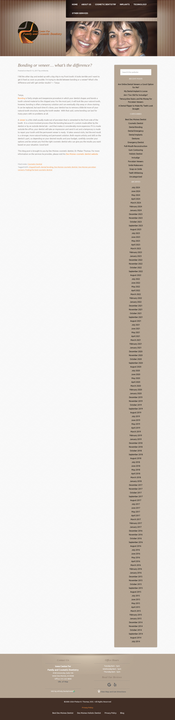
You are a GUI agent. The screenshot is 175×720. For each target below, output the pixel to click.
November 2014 (135, 626)
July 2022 (136, 279)
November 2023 (135, 218)
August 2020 (135, 367)
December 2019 (135, 397)
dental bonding (47, 167)
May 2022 (136, 287)
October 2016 (136, 538)
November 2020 (135, 355)
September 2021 (136, 317)
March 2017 (136, 519)
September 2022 (136, 271)
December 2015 (135, 576)
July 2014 (136, 641)
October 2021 (136, 313)
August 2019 (135, 412)
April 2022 (135, 290)
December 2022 (135, 260)
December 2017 (135, 485)
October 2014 (136, 630)
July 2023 (136, 233)
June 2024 (135, 191)
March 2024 (136, 203)
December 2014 (135, 622)
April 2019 (135, 428)
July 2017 (136, 504)
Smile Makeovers (135, 165)
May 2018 (136, 470)
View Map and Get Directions (113, 692)
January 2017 (136, 527)
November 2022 (135, 264)
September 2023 (136, 226)
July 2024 (136, 187)
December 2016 (135, 531)
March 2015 (136, 611)
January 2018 (136, 481)
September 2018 (136, 454)
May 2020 (136, 378)
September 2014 (136, 634)
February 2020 (136, 390)
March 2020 (136, 386)
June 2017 (135, 508)
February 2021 (136, 344)
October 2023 (136, 222)
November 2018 (135, 447)
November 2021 (135, 309)
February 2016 (136, 569)
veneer (22, 120)
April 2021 (135, 336)
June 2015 (135, 599)
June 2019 (135, 420)
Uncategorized (135, 177)
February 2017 (136, 523)
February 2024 (136, 206)
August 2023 (135, 229)
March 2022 (136, 294)
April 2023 (135, 245)
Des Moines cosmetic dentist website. (82, 154)
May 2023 (136, 241)
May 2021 (136, 332)
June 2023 (135, 237)
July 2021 (136, 325)
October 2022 (136, 267)
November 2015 (135, 580)
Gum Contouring (136, 150)
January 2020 (136, 393)
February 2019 (136, 435)
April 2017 (135, 515)
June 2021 (135, 329)
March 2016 (136, 565)
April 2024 (135, 199)
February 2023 (136, 252)
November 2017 (135, 489)
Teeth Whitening (136, 173)
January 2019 (136, 439)
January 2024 (136, 210)
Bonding (21, 98)
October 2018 (136, 451)
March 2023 (136, 248)
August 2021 (135, 321)
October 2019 (136, 405)
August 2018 (135, 458)
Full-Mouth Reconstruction (135, 146)
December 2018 (135, 443)
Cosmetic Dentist (35, 164)
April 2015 (135, 607)
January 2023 (136, 256)
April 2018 (135, 473)
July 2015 (136, 596)
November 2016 (135, 535)
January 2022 (136, 302)
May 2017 (136, 512)
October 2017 (136, 493)
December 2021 (135, 306)
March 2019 (136, 432)
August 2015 (135, 592)
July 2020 (136, 370)
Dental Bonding (135, 127)
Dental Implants (135, 135)
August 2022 (135, 275)
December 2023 (135, 214)
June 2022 (135, 283)
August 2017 (135, 500)
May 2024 (136, 195)
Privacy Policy (87, 708)
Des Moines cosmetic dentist (66, 167)
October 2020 (136, 359)
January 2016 (136, 573)
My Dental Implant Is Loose (135, 91)
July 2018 (136, 462)
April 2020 (135, 382)
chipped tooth (34, 167)
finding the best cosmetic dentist (38, 170)
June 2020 (135, 374)
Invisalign (136, 158)
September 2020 (136, 363)
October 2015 (136, 584)
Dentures (136, 138)
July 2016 (136, 550)
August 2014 (135, 638)
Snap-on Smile (136, 169)
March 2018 (136, 477)
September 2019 (136, 409)
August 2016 (135, 546)
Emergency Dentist (136, 142)
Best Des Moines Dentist (135, 119)
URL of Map (63, 682)
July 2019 (136, 416)
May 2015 (136, 603)
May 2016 (136, 557)
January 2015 (136, 618)
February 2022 (136, 298)
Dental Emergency (135, 131)
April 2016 (135, 561)
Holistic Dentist (135, 154)
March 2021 (136, 340)
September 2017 (136, 496)
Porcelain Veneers (135, 161)
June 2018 (135, 466)
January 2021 (136, 348)
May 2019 (136, 424)
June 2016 (135, 554)
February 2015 (136, 615)
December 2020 (135, 351)
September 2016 (136, 542)
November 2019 (135, 401)
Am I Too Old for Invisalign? (136, 95)
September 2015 (136, 588)
